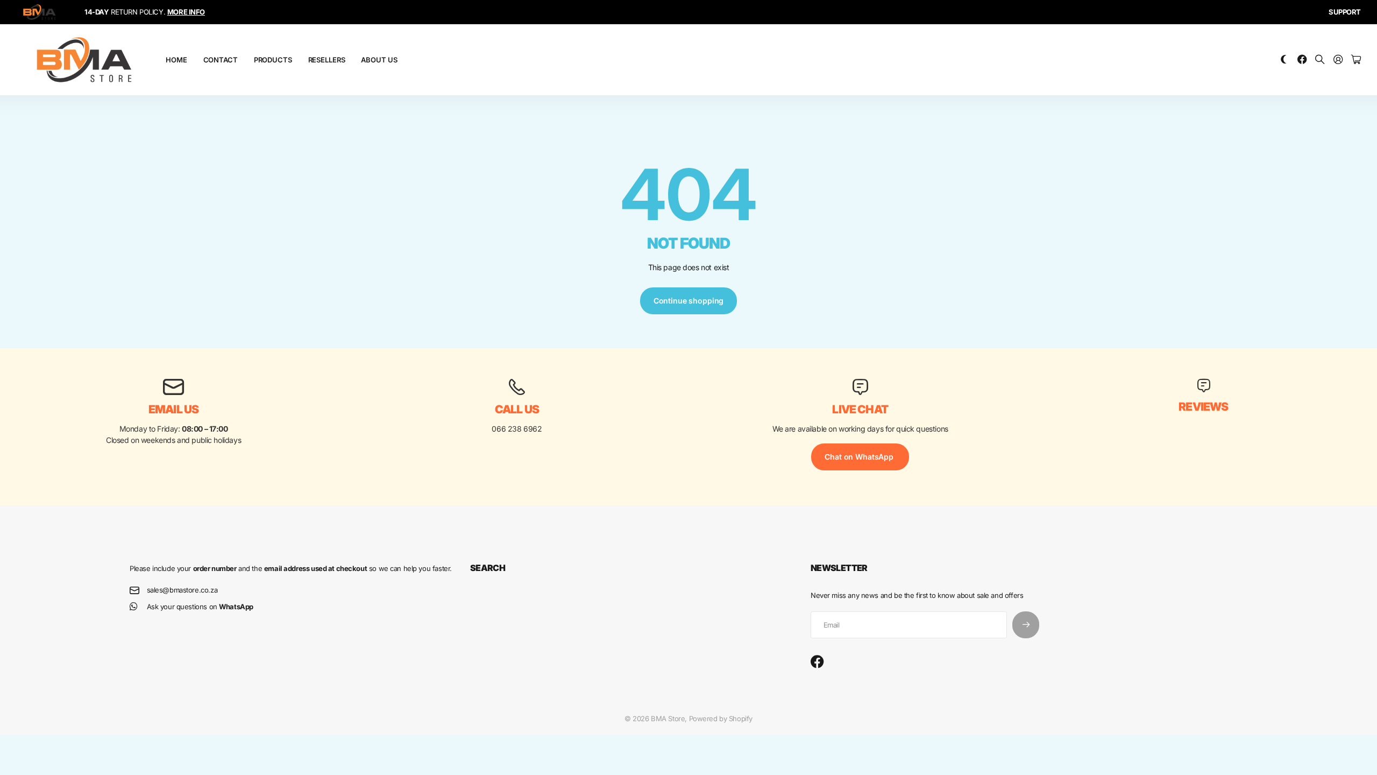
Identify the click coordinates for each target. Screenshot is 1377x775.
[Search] (1320, 60)
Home (176, 59)
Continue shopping (689, 300)
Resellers (326, 59)
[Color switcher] (1284, 60)
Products (273, 59)
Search (487, 567)
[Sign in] (1338, 60)
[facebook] (817, 662)
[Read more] (1302, 60)
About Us (379, 59)
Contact (220, 59)
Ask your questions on (200, 606)
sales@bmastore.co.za (182, 590)
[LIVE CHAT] (860, 387)
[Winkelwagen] (1356, 60)
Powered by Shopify (721, 718)
